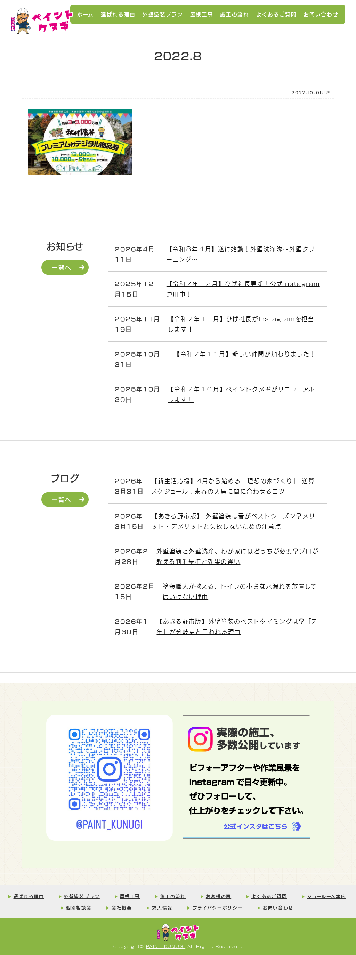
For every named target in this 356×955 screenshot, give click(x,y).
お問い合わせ (321, 14)
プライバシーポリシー (218, 907)
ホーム (85, 14)
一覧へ (61, 267)
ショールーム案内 (326, 895)
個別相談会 (78, 907)
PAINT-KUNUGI (165, 946)
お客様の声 (218, 895)
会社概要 (122, 907)
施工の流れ (234, 14)
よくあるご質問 (276, 14)
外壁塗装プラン (163, 14)
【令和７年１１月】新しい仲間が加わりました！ (245, 353)
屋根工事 (201, 14)
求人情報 (162, 907)
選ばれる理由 (118, 14)
